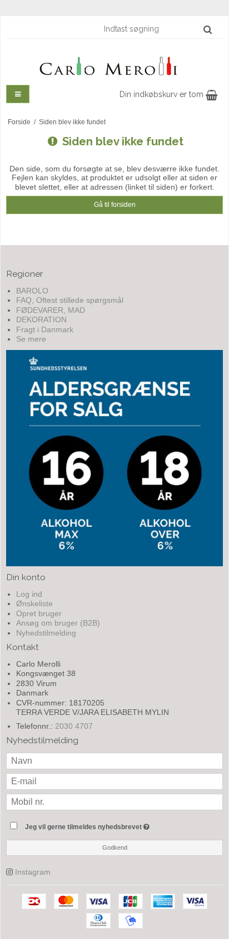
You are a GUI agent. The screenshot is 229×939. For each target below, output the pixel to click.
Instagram (33, 871)
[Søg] (207, 29)
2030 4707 (74, 726)
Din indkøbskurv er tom (163, 94)
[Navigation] (17, 94)
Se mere (31, 338)
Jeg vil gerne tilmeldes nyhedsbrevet (103, 824)
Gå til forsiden (115, 205)
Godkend (114, 847)
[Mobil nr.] (114, 801)
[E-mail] (114, 780)
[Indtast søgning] (157, 28)
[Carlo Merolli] (114, 63)
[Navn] (114, 760)
